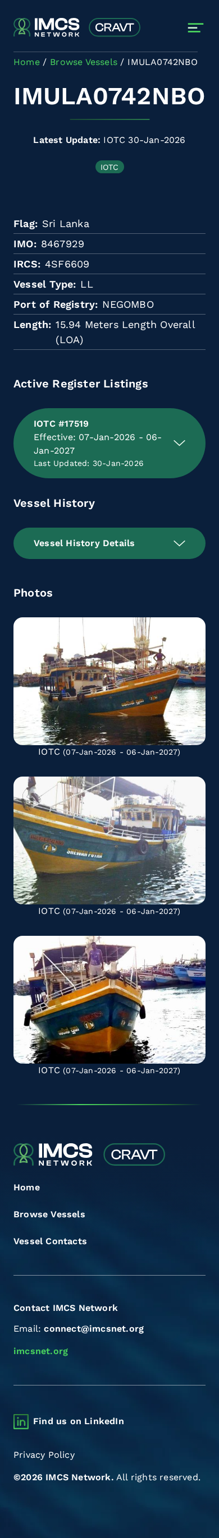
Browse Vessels (49, 1214)
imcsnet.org (40, 1351)
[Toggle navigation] (196, 28)
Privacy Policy (44, 1454)
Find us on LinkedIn (78, 1421)
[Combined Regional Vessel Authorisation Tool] (76, 28)
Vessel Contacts (50, 1241)
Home (26, 1187)
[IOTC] (109, 681)
